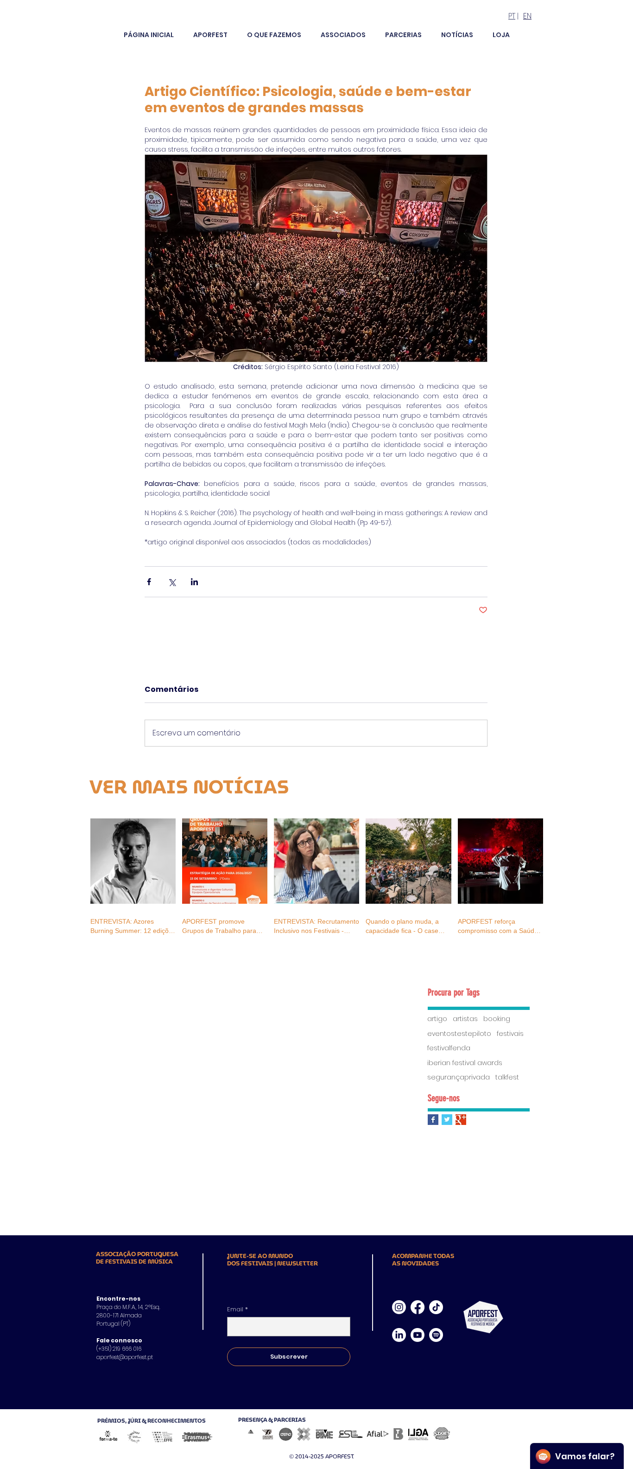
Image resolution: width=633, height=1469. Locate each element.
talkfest (507, 1077)
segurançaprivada (458, 1077)
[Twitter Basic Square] (447, 1119)
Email (237, 1309)
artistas (465, 1019)
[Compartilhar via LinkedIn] (194, 581)
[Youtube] (417, 1335)
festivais (510, 1033)
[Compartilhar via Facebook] (149, 581)
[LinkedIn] (399, 1335)
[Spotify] (436, 1335)
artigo (437, 1019)
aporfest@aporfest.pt (124, 1357)
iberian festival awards (464, 1063)
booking (496, 1019)
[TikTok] (436, 1307)
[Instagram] (399, 1307)
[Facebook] (417, 1307)
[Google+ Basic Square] (461, 1119)
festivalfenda (448, 1048)
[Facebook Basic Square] (433, 1119)
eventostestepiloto (459, 1033)
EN (527, 16)
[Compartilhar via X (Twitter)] (171, 581)
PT (511, 16)
